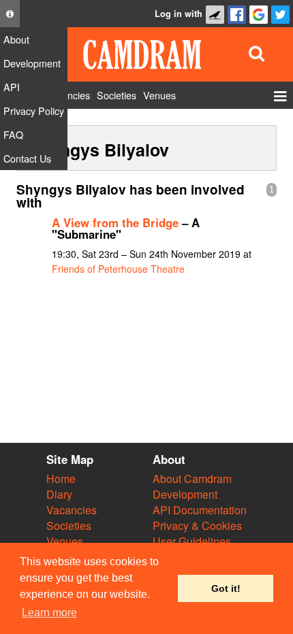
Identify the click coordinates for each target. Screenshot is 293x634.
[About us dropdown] (10, 13)
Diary (59, 494)
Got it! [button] (226, 588)
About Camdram (192, 478)
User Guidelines (192, 541)
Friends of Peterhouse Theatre (118, 269)
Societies (68, 525)
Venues (64, 541)
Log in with (178, 13)
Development (185, 494)
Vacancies (71, 510)
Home (61, 478)
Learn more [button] (49, 612)
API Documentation (200, 510)
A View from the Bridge (115, 222)
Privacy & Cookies (197, 525)
